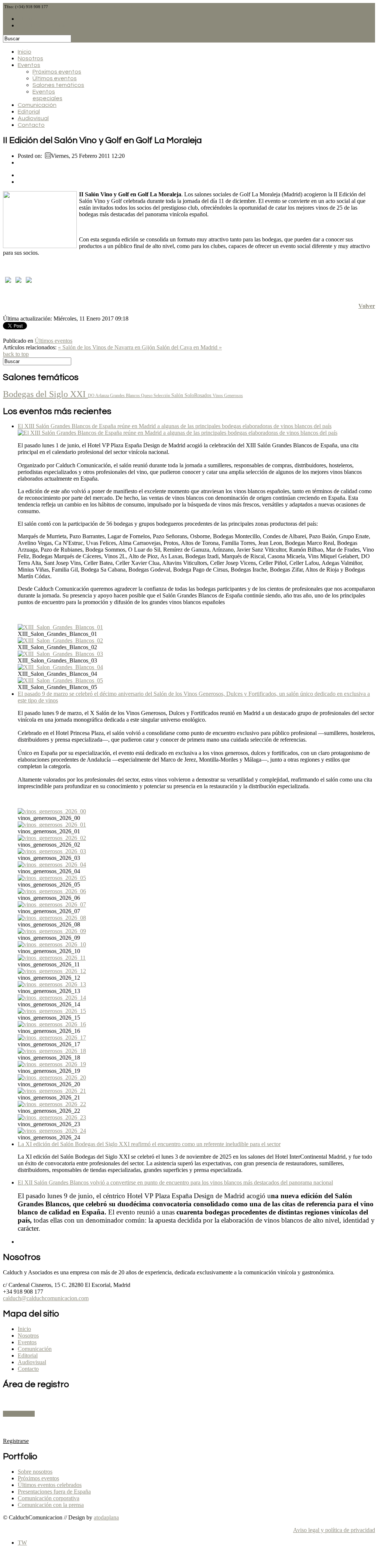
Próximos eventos (56, 72)
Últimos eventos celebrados (50, 1485)
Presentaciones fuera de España (54, 1491)
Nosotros (30, 58)
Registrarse (19, 1414)
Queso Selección (156, 395)
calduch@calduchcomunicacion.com (46, 1298)
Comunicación (37, 105)
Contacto (31, 125)
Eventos (29, 65)
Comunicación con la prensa (51, 1505)
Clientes (27, 19)
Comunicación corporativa (48, 1498)
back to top (16, 354)
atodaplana (106, 1517)
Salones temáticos (58, 85)
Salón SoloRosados (192, 395)
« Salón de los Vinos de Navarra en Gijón (107, 347)
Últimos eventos (54, 78)
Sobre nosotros (35, 1471)
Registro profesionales (43, 25)
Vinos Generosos (228, 395)
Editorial (29, 112)
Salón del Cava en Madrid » (189, 347)
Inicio (24, 52)
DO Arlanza (99, 395)
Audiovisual (33, 118)
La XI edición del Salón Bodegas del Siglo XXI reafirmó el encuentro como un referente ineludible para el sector (149, 1144)
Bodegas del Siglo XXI (45, 394)
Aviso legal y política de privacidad (334, 1530)
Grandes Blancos (125, 395)
